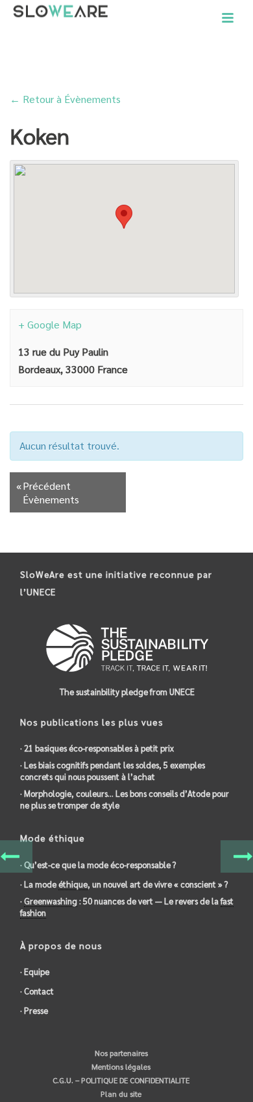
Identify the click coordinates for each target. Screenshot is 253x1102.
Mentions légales (120, 1066)
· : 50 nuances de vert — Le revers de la (127, 906)
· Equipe (34, 971)
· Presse (34, 1010)
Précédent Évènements (47, 492)
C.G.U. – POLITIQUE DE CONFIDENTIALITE (120, 1080)
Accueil (111, 65)
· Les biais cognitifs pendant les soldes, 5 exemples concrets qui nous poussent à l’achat (112, 770)
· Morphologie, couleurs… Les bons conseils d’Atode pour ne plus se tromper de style (124, 799)
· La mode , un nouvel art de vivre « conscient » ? (124, 884)
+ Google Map (50, 324)
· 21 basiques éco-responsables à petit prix (97, 747)
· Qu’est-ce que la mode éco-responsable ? (98, 864)
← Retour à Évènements (65, 99)
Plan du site (120, 1093)
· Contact (37, 990)
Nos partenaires (120, 1053)
